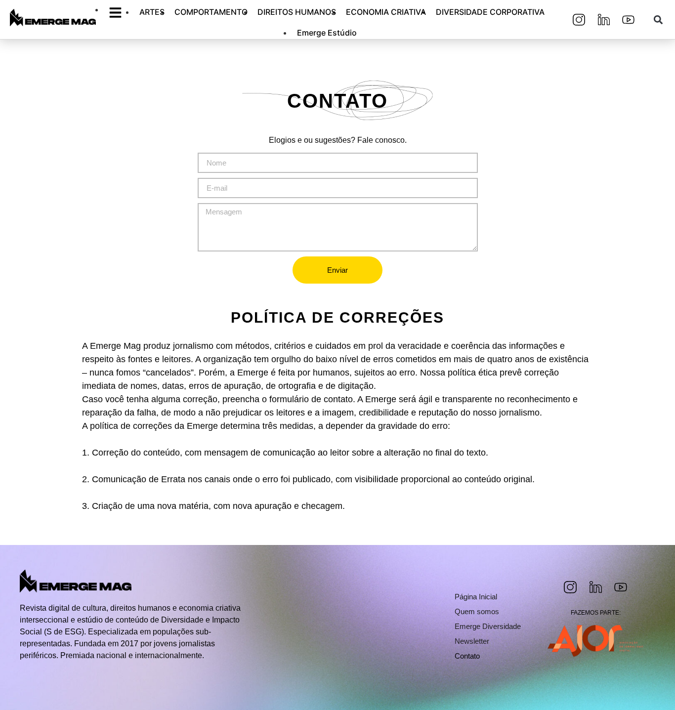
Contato (467, 656)
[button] (658, 19)
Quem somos (477, 611)
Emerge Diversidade (488, 626)
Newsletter (472, 641)
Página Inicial (476, 596)
